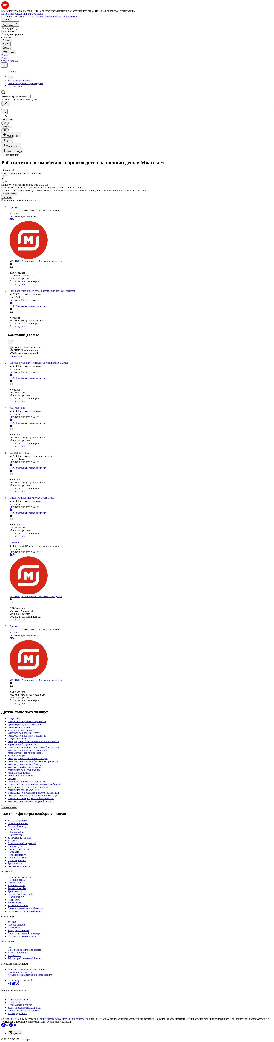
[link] (6, 48)
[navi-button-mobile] (4, 65)
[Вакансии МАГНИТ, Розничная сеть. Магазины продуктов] (140, 240)
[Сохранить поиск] (4, 111)
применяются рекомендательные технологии (64, 1018)
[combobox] (16, 96)
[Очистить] (5, 103)
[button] (4, 55)
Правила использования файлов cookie (56, 16)
